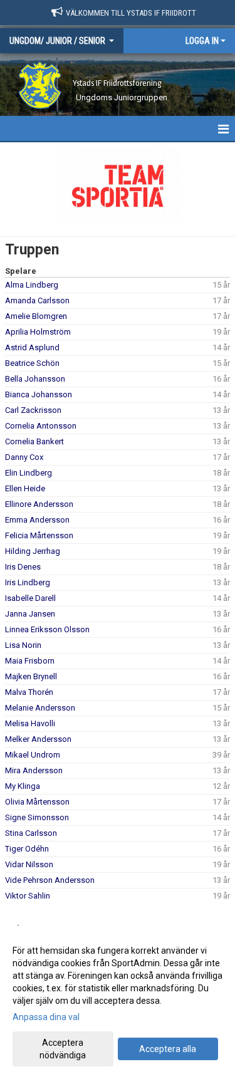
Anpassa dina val (46, 1017)
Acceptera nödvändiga (62, 1049)
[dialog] (117, 1002)
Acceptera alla (167, 1049)
